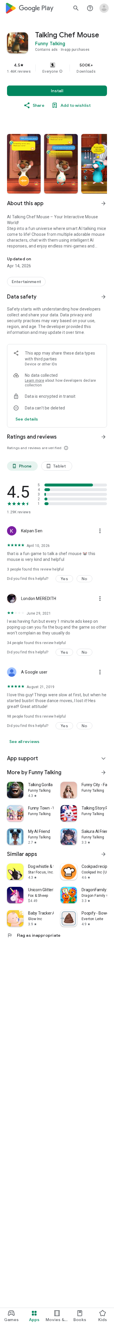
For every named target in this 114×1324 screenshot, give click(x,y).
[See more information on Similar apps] (103, 854)
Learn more (34, 380)
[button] (61, 71)
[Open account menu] (104, 8)
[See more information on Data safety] (103, 297)
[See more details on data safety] (27, 419)
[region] (57, 68)
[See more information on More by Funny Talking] (103, 772)
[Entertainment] (26, 281)
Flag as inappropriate (34, 935)
